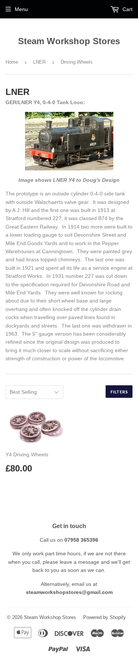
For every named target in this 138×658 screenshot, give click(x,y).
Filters (119, 392)
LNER (39, 62)
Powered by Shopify (104, 617)
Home (12, 62)
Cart (126, 9)
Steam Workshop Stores (69, 41)
